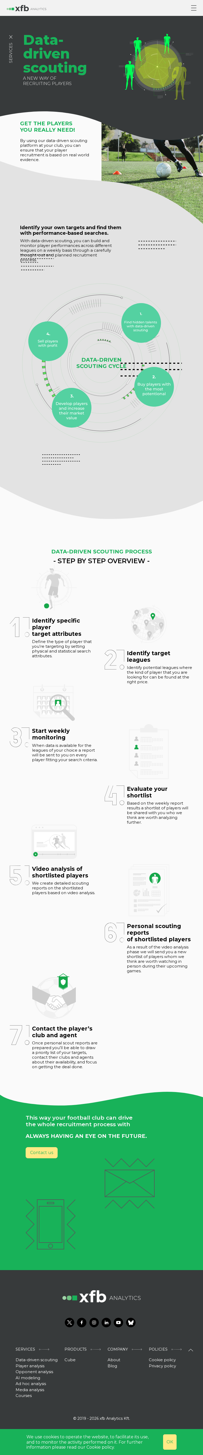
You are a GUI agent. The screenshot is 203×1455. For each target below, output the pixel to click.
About (114, 1359)
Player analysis (30, 1365)
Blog (112, 1365)
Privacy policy (162, 1365)
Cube (70, 1359)
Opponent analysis (34, 1371)
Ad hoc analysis (31, 1383)
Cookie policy (162, 1359)
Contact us (41, 1152)
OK (170, 1441)
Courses (24, 1395)
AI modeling (28, 1377)
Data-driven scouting (37, 1359)
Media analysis (30, 1389)
